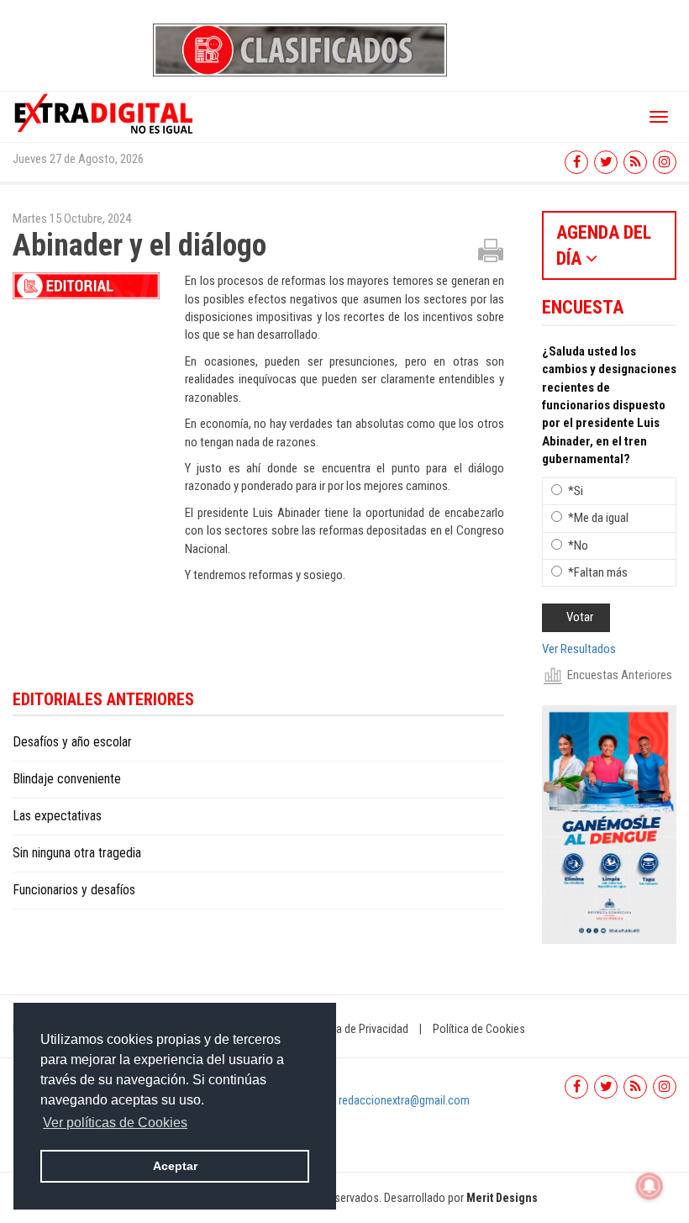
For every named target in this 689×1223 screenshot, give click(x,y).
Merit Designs (502, 1198)
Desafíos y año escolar (72, 742)
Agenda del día (603, 245)
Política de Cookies (479, 1029)
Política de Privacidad (357, 1029)
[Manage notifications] (649, 1186)
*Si (575, 490)
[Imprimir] (490, 249)
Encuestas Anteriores (619, 675)
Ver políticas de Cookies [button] (115, 1122)
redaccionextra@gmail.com (404, 1100)
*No (578, 545)
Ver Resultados (579, 648)
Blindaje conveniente (67, 779)
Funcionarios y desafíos (74, 890)
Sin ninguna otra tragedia (77, 853)
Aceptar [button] (175, 1166)
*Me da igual (598, 517)
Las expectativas (57, 816)
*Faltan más (598, 572)
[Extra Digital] (105, 113)
